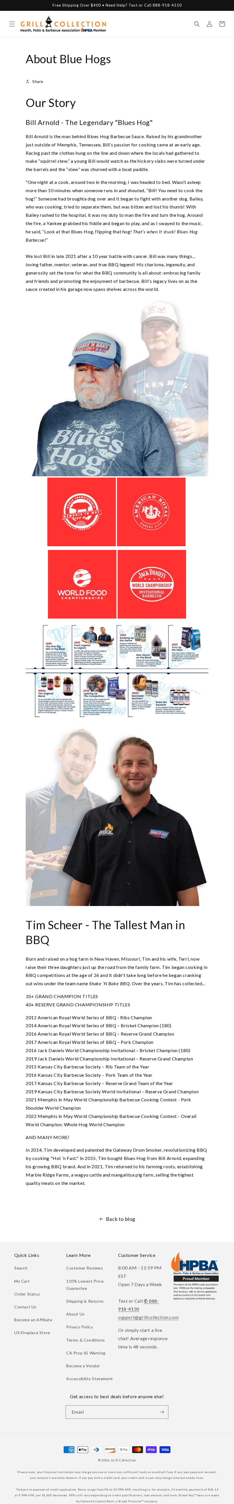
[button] (12, 24)
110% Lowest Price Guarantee (85, 1285)
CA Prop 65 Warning (86, 1352)
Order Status (27, 1294)
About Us (75, 1314)
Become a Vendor (83, 1365)
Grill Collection (123, 1460)
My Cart (22, 1281)
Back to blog (120, 1219)
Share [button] (37, 81)
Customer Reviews (84, 1267)
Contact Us (25, 1306)
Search (21, 1267)
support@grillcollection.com (148, 1317)
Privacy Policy (79, 1326)
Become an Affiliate (33, 1319)
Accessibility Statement (89, 1378)
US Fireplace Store (32, 1332)
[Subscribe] (162, 1412)
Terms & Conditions (85, 1340)
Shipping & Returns (85, 1301)
